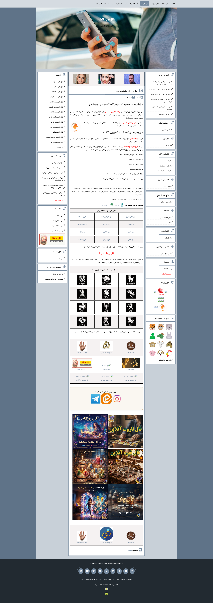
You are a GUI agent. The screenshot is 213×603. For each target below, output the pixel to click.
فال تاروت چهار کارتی (56, 107)
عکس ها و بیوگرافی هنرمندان (53, 279)
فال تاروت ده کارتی (57, 127)
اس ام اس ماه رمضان (165, 114)
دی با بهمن (106, 239)
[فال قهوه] (125, 467)
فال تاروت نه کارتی (57, 122)
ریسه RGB (168, 269)
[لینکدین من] (80, 571)
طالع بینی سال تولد (165, 360)
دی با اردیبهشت (106, 216)
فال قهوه (169, 161)
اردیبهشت (105, 205)
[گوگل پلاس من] (93, 571)
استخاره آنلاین (117, 3)
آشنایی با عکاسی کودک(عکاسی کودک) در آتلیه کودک (54, 186)
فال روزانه (144, 3)
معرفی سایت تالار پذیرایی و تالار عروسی (54, 194)
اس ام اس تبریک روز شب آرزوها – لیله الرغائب (161, 108)
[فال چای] (125, 502)
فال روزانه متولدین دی (126, 90)
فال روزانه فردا (58, 274)
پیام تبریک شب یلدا (57, 230)
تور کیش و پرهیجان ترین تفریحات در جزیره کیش (53, 179)
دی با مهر (131, 232)
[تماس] (106, 571)
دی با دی (131, 239)
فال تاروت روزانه (130, 380)
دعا (170, 222)
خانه (173, 3)
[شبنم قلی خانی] (81, 79)
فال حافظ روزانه (58, 220)
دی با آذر (82, 232)
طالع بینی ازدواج (166, 202)
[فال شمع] (90, 467)
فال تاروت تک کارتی (56, 97)
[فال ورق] (90, 502)
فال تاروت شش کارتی (56, 117)
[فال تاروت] (125, 432)
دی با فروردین (130, 216)
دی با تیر (131, 224)
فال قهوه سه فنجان (165, 165)
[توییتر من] (100, 571)
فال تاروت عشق (58, 132)
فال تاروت (155, 3)
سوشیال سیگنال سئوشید (54, 162)
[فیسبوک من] (119, 571)
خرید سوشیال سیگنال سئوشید (52, 172)
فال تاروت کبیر (58, 86)
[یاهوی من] (132, 571)
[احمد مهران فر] (132, 79)
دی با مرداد (106, 224)
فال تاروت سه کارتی (56, 102)
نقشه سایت (98, 584)
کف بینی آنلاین (167, 186)
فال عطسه (106, 369)
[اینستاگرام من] (112, 571)
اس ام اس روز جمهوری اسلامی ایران (160, 94)
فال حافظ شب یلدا (57, 225)
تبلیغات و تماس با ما (102, 3)
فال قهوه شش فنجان (165, 171)
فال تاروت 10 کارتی (82, 380)
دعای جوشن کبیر (166, 217)
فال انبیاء (169, 145)
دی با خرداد (82, 216)
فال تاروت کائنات (106, 380)
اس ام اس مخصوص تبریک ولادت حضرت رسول (161, 100)
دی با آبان (106, 232)
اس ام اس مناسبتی (131, 3)
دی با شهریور (82, 224)
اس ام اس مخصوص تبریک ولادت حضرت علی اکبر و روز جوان (161, 83)
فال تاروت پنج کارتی (56, 112)
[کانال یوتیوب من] (87, 571)
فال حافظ (165, 3)
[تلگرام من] (125, 571)
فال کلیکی (168, 238)
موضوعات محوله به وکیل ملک (53, 167)
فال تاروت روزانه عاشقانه (54, 137)
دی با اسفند (82, 239)
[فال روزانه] (90, 432)
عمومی (130, 550)
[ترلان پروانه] (106, 79)
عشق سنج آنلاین (166, 253)
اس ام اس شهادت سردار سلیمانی (161, 89)
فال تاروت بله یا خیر (56, 142)
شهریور (117, 205)
